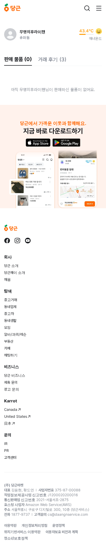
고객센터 (10, 457)
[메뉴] (98, 8)
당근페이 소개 (14, 272)
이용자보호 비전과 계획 (62, 532)
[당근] (12, 8)
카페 (7, 348)
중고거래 (10, 299)
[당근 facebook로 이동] (7, 240)
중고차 (9, 313)
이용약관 (10, 525)
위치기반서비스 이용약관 (22, 532)
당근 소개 (11, 265)
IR (5, 443)
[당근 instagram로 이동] (17, 240)
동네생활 (10, 320)
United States (15, 416)
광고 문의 (11, 389)
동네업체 (10, 306)
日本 (7, 423)
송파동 (25, 37)
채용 (7, 279)
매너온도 (95, 38)
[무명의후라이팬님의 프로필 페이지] (10, 34)
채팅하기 (10, 355)
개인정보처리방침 (34, 525)
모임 (7, 327)
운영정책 (58, 525)
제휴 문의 (10, 382)
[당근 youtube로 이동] (28, 240)
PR (6, 450)
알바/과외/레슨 (15, 334)
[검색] (87, 8)
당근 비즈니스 (14, 375)
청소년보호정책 (16, 538)
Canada (10, 409)
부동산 (8, 341)
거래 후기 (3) (52, 59)
